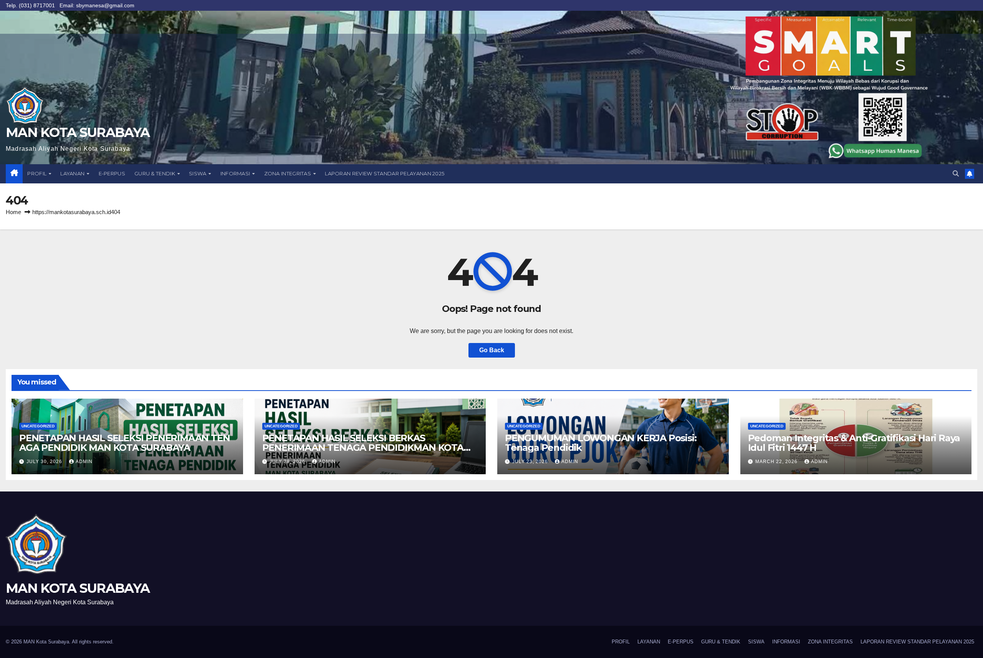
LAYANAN (73, 173)
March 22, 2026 (777, 461)
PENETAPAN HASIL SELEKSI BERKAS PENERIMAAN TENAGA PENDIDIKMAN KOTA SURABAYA (362, 447)
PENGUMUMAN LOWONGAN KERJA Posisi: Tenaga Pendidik (600, 442)
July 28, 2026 (288, 461)
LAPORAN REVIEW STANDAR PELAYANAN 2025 (384, 173)
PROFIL (37, 173)
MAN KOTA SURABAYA (77, 132)
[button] (956, 173)
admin (84, 461)
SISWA (198, 173)
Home (13, 212)
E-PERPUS (112, 173)
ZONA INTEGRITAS (288, 173)
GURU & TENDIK (155, 173)
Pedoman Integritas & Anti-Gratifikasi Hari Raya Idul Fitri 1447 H (854, 442)
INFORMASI (236, 173)
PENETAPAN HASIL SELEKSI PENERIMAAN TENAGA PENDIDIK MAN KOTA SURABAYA (124, 442)
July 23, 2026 (530, 461)
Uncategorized (38, 426)
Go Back (491, 350)
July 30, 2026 (45, 461)
